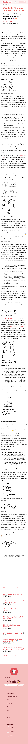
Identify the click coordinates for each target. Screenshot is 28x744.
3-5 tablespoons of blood (16, 326)
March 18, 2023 (17, 23)
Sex (4, 611)
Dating (4, 650)
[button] (15, 2)
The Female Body (6, 619)
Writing (5, 634)
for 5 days (3, 34)
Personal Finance (7, 627)
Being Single (6, 595)
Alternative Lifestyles (8, 603)
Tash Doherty (9, 21)
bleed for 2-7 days (9, 318)
